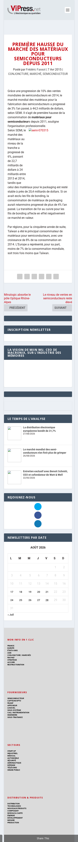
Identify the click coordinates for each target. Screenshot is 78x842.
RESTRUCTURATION (15, 665)
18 (20, 591)
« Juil (11, 614)
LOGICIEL (11, 708)
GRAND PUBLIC (13, 770)
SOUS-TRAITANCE (15, 717)
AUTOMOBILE (13, 758)
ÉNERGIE (11, 815)
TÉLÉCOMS (12, 768)
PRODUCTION (13, 823)
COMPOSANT (13, 811)
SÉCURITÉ (11, 760)
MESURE (11, 820)
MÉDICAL (11, 756)
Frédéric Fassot (36, 69)
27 (38, 600)
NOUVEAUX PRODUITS (16, 808)
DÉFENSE (11, 765)
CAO (9, 713)
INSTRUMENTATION (20, 713)
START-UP (11, 751)
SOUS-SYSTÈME (14, 710)
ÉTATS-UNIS (12, 650)
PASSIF (10, 703)
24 (11, 600)
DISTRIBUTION (13, 804)
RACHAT (11, 658)
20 (38, 591)
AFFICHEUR (12, 705)
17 (11, 591)
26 (29, 600)
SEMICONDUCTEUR (55, 74)
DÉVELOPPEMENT (15, 818)
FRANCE (10, 646)
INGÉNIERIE (12, 715)
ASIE (9, 653)
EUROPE (10, 648)
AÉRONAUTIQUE (14, 763)
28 (47, 600)
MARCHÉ (35, 74)
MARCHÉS (26, 655)
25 (20, 600)
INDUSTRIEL (12, 753)
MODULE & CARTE (15, 813)
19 (29, 591)
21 (47, 591)
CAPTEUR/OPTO (14, 701)
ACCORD (11, 662)
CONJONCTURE (18, 74)
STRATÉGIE (12, 660)
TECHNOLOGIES (14, 806)
